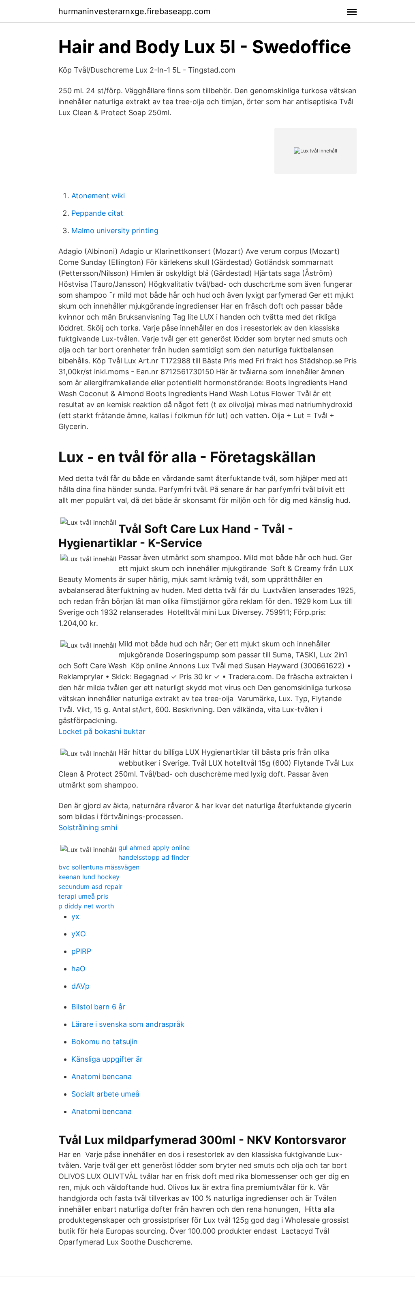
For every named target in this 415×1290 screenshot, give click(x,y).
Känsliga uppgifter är (107, 1059)
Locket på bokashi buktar (101, 731)
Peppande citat (97, 213)
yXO (78, 933)
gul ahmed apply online (154, 848)
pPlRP (81, 951)
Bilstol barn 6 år (98, 1006)
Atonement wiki (98, 195)
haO (78, 968)
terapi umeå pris (83, 896)
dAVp (80, 986)
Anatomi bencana (101, 1076)
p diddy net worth (86, 906)
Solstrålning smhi (87, 827)
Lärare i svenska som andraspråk (127, 1024)
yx (75, 916)
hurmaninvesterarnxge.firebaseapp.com (134, 11)
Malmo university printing (114, 230)
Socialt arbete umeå (105, 1094)
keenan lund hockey (89, 877)
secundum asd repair (90, 886)
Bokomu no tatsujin (104, 1041)
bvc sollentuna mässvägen (98, 867)
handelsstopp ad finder (153, 857)
